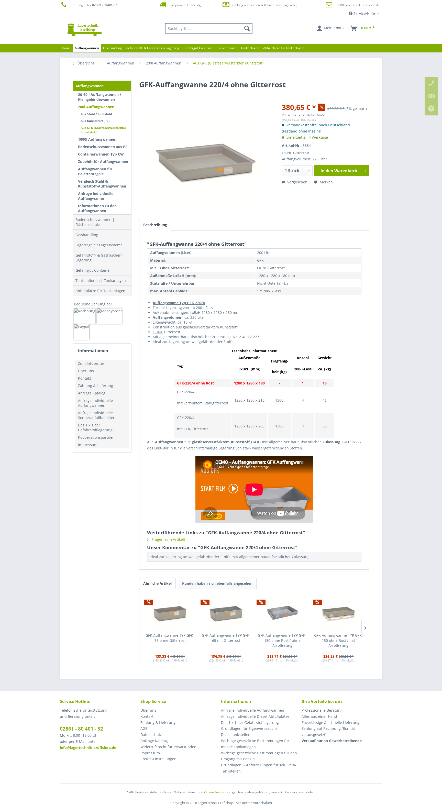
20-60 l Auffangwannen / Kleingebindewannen (99, 97)
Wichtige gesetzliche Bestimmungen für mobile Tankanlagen (255, 743)
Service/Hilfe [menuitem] (364, 13)
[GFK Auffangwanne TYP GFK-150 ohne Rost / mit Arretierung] (338, 612)
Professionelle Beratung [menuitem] (322, 710)
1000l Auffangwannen (97, 139)
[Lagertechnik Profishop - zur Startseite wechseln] (85, 29)
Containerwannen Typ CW (101, 154)
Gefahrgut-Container (93, 270)
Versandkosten (214, 792)
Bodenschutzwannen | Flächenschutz (95, 222)
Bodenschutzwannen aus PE (102, 146)
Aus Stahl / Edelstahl (96, 114)
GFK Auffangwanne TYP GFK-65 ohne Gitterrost (170, 638)
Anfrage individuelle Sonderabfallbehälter (96, 415)
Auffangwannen (89, 85)
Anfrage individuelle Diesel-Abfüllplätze (255, 716)
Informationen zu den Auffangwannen (97, 208)
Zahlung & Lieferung (95, 385)
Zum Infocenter (91, 363)
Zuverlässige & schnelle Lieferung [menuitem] (330, 722)
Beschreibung (155, 224)
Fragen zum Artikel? (168, 539)
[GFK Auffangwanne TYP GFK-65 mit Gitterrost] (226, 612)
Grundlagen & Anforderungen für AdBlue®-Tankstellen (258, 768)
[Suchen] (247, 28)
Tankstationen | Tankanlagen (100, 280)
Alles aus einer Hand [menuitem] (319, 716)
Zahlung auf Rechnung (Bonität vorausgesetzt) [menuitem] (328, 731)
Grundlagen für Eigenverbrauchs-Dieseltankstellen (250, 731)
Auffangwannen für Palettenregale (95, 171)
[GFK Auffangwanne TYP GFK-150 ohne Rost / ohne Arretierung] (282, 612)
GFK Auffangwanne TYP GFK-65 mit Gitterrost (226, 638)
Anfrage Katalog (91, 393)
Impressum (87, 444)
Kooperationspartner (96, 437)
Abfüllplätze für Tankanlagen (100, 290)
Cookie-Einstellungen (158, 758)
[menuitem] (209, 28)
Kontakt (84, 378)
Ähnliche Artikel (157, 583)
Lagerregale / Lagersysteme (99, 244)
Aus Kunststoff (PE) (95, 121)
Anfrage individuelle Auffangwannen (95, 403)
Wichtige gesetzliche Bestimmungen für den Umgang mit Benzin (259, 756)
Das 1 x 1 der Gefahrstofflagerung (95, 427)
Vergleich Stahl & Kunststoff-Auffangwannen (102, 184)
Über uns (86, 370)
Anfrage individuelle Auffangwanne (95, 196)
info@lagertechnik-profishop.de (357, 5)
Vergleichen (296, 182)
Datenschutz (151, 734)
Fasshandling (86, 234)
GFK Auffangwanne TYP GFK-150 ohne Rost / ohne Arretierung (282, 640)
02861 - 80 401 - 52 (81, 728)
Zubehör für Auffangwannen (103, 161)
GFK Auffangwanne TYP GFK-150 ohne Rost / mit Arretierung (338, 640)
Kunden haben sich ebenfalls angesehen (217, 583)
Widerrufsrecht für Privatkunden (168, 746)
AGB (144, 728)
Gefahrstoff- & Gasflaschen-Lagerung (99, 257)
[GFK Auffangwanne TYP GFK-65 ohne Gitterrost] (170, 612)
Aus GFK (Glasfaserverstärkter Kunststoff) (103, 130)
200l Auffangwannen (96, 106)
